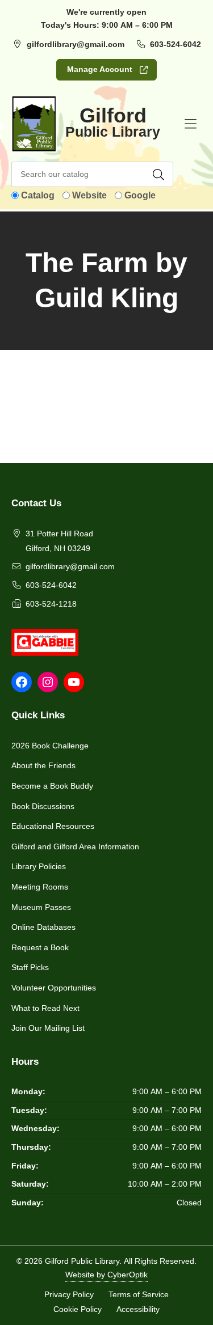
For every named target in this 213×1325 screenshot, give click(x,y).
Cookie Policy (77, 1308)
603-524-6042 (175, 44)
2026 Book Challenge (50, 745)
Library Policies (38, 866)
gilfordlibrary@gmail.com (75, 44)
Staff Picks (30, 967)
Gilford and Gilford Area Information (75, 846)
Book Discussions (42, 806)
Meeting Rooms (39, 886)
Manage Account (99, 69)
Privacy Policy (69, 1294)
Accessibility (138, 1308)
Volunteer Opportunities (53, 987)
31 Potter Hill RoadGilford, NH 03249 (59, 541)
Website (89, 195)
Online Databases (43, 927)
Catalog (38, 195)
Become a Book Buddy (52, 785)
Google (140, 195)
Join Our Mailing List (48, 1027)
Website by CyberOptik (106, 1274)
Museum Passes (41, 907)
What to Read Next (45, 1008)
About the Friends (43, 765)
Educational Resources (52, 826)
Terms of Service (138, 1294)
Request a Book (40, 947)
